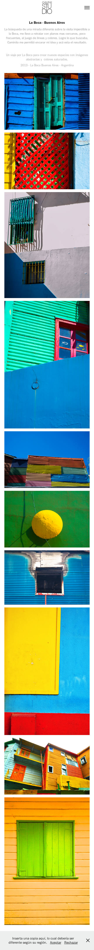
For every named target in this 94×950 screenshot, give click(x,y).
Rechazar (71, 942)
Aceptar (55, 942)
